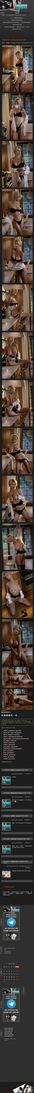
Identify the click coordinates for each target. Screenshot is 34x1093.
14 (14, 974)
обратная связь (20, 27)
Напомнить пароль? (20, 15)
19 (9, 977)
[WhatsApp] (9, 715)
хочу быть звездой (9, 27)
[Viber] (12, 715)
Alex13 (13, 770)
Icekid (12, 816)
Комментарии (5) (7, 762)
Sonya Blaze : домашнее (10, 746)
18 (6, 977)
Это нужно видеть (26, 22)
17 (4, 977)
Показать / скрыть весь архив (10, 1039)
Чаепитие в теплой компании (12, 748)
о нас (28, 27)
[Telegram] (7, 715)
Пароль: (17, 13)
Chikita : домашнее (9, 744)
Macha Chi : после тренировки (12, 732)
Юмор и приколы (18, 18)
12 (9, 974)
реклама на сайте (16, 29)
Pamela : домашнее (9, 758)
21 (14, 977)
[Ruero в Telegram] (11, 923)
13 (11, 974)
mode (7, 43)
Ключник (13, 839)
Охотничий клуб (17, 24)
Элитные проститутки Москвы (11, 22)
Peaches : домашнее (9, 754)
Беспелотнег (14, 861)
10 (4, 974)
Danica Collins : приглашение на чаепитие (16, 738)
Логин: (2, 13)
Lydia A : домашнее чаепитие (12, 730)
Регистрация (10, 15)
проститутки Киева (17, 20)
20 (11, 977)
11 (6, 974)
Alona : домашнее (8, 756)
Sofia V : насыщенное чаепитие (12, 736)
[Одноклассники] (5, 715)
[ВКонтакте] (2, 715)
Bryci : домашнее (8, 750)
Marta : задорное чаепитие (11, 734)
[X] (14, 715)
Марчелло (14, 793)
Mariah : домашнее (9, 742)
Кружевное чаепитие (9, 740)
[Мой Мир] (16, 715)
